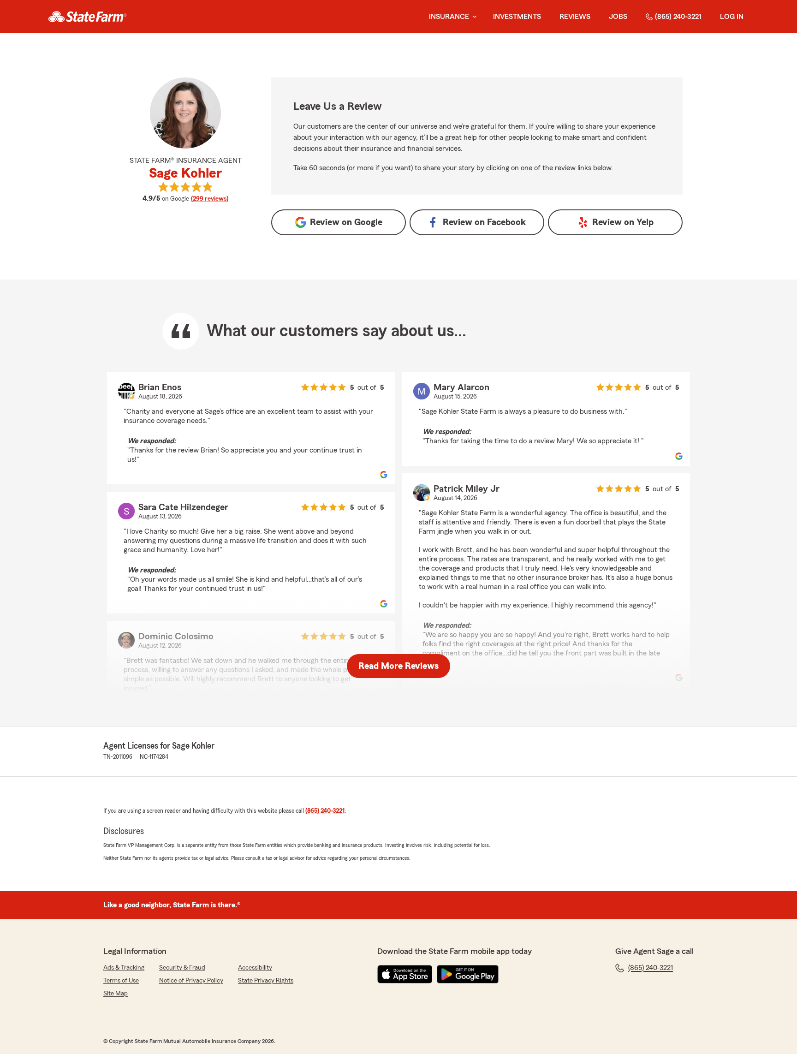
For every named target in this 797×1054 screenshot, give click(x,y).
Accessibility (255, 968)
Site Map (115, 993)
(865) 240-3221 (678, 16)
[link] (87, 16)
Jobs (618, 16)
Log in (731, 16)
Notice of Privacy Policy (191, 980)
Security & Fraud (182, 968)
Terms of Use (121, 980)
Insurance (449, 16)
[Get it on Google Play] (468, 974)
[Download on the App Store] (405, 974)
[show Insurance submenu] (472, 17)
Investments (517, 16)
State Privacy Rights (265, 980)
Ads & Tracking (123, 968)
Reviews (574, 16)
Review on (346, 222)
